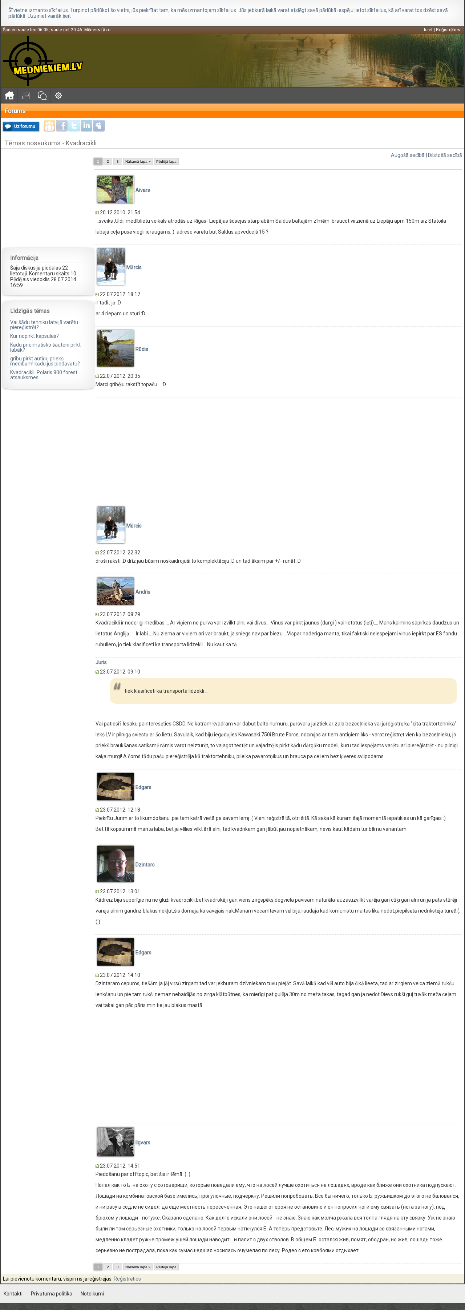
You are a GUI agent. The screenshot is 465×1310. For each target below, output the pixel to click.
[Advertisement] (48, 197)
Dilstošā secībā (445, 155)
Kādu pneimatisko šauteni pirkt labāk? (45, 347)
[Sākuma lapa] (9, 95)
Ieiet (428, 29)
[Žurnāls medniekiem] (25, 95)
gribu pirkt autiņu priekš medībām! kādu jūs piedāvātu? (45, 361)
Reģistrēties (448, 29)
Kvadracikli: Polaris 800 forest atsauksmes (43, 374)
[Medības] (58, 95)
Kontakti (13, 1294)
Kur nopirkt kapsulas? (34, 336)
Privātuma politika (51, 1294)
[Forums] (42, 95)
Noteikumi (92, 1294)
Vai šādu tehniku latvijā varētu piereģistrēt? (44, 324)
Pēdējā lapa (166, 161)
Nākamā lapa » (138, 161)
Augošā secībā (408, 155)
